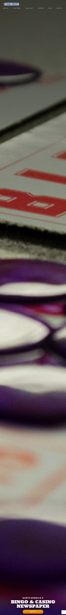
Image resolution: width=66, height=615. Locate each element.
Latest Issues (16, 8)
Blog (49, 8)
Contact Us (59, 8)
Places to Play (29, 8)
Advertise (41, 8)
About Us (5, 8)
